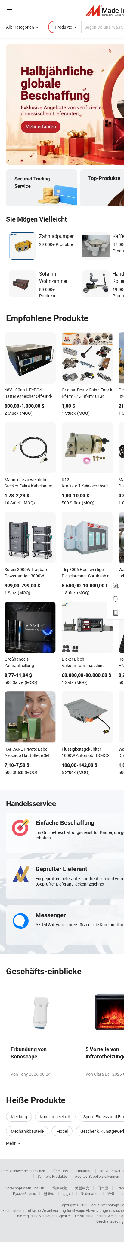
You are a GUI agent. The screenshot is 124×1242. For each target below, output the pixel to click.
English (38, 1188)
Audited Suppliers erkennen (97, 1176)
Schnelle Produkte (52, 1176)
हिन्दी (110, 1193)
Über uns (60, 1170)
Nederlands (90, 1193)
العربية (68, 1193)
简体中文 (59, 1188)
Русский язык (24, 1193)
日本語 (103, 1188)
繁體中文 (82, 1188)
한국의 (49, 1193)
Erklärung (83, 1170)
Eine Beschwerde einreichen (23, 1170)
